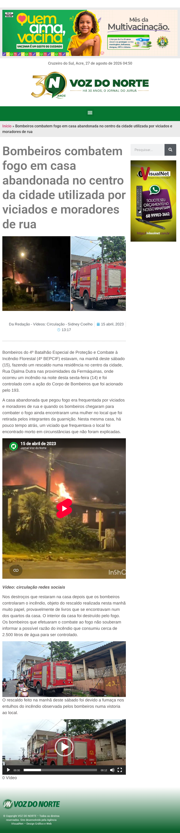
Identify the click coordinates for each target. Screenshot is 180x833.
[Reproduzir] (8, 770)
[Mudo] (112, 770)
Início (6, 126)
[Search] (170, 150)
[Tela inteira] (119, 770)
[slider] (60, 770)
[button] (90, 112)
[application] (64, 747)
